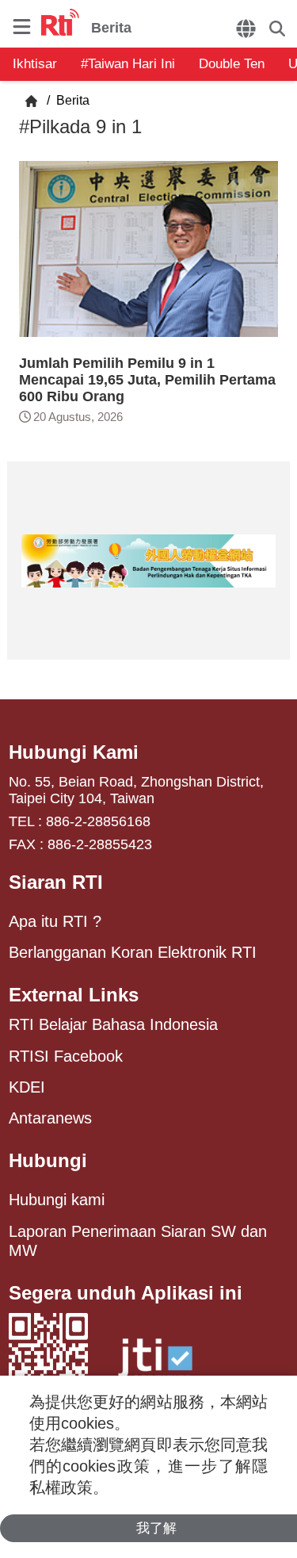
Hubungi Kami (74, 752)
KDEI (27, 1087)
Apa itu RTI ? (55, 921)
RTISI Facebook (66, 1056)
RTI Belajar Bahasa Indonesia (113, 1024)
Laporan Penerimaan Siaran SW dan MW (138, 1241)
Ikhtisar (35, 63)
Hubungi (48, 1160)
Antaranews (50, 1118)
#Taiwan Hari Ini (128, 63)
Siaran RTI (56, 882)
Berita (71, 100)
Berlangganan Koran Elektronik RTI (133, 952)
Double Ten (232, 63)
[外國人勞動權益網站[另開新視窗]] (148, 560)
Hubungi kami (57, 1199)
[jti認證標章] (155, 1365)
